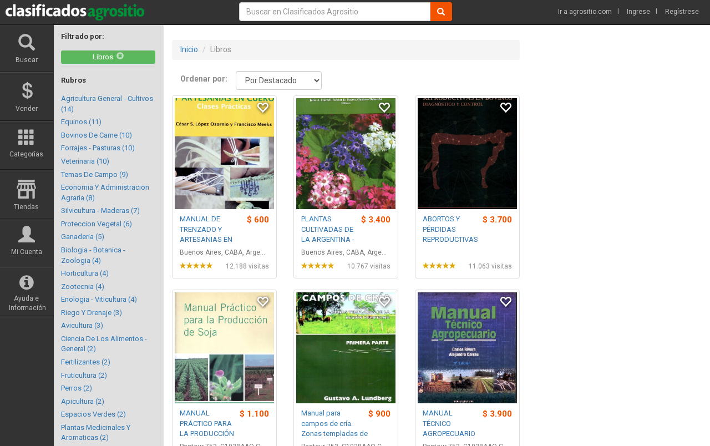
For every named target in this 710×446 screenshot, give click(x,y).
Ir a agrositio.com (585, 12)
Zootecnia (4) (82, 286)
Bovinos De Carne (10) (96, 135)
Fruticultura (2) (84, 375)
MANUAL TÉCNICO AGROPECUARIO (449, 423)
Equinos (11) (81, 122)
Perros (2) (76, 388)
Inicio (189, 49)
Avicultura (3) (82, 325)
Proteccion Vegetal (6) (96, 224)
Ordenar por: (203, 78)
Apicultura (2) (82, 401)
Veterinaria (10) (85, 161)
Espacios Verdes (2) (93, 414)
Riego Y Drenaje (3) (91, 312)
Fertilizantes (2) (85, 362)
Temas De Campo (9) (94, 174)
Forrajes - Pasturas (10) (98, 148)
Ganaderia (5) (82, 236)
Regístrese (682, 12)
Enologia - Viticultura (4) (99, 299)
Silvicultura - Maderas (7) (100, 210)
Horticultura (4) (85, 273)
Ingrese (638, 12)
